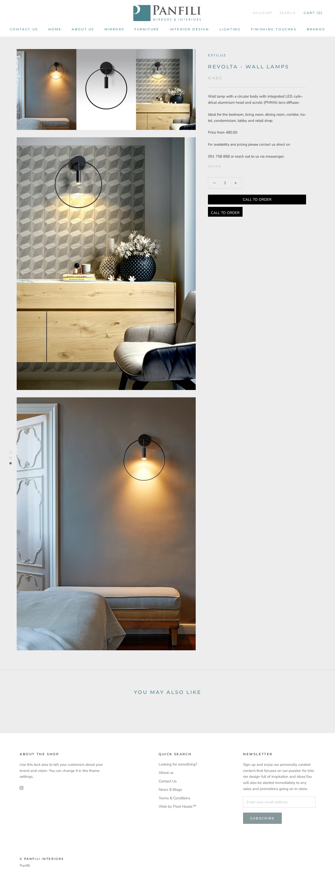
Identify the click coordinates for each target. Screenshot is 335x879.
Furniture (146, 29)
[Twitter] (232, 165)
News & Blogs (170, 789)
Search (288, 13)
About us (83, 29)
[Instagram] (21, 788)
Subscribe (262, 818)
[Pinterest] (238, 165)
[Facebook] (226, 165)
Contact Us (168, 781)
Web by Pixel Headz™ (177, 806)
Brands (316, 29)
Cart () (313, 13)
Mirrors (114, 29)
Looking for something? (178, 764)
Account (263, 13)
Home (54, 29)
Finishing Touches (273, 29)
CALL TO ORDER (257, 199)
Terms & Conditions (174, 798)
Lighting (230, 29)
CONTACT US (24, 29)
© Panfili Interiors (42, 859)
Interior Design (189, 29)
